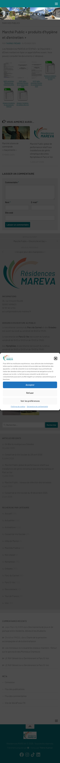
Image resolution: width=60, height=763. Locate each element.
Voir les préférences (30, 401)
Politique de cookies (18, 406)
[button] (55, 358)
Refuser (30, 393)
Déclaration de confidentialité (37, 406)
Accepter (30, 384)
